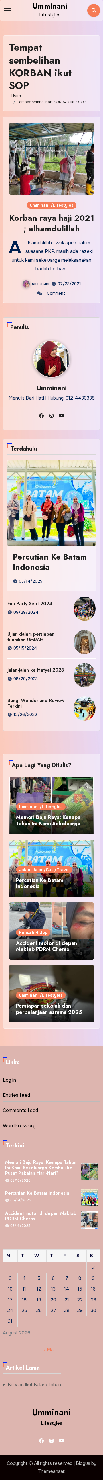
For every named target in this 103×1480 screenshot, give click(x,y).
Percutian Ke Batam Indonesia (50, 562)
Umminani (50, 6)
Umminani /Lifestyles (52, 205)
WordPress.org (19, 1126)
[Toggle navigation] (7, 10)
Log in (9, 1080)
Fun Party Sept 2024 (29, 603)
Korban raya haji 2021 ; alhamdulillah (51, 223)
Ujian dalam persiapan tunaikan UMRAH (30, 637)
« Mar (49, 1350)
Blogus (83, 1463)
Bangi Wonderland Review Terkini (35, 703)
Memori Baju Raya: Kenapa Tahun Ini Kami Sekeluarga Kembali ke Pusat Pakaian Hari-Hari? (48, 827)
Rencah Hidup (33, 932)
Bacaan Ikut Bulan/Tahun (34, 1385)
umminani (40, 283)
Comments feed (20, 1110)
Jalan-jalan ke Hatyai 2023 (35, 670)
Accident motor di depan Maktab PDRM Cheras (46, 946)
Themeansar (51, 1471)
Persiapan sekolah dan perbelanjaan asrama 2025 (49, 1009)
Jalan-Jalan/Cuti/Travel (44, 869)
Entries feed (16, 1095)
